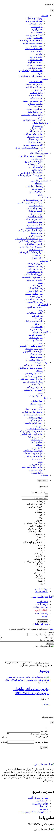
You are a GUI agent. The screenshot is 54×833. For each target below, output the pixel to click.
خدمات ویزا (37, 326)
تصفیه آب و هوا (35, 436)
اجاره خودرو (36, 158)
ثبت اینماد (43, 806)
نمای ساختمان (35, 205)
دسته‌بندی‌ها (42, 621)
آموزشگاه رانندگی (33, 293)
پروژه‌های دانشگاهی (33, 274)
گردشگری (43, 304)
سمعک (39, 370)
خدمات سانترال (35, 142)
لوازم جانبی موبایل (33, 134)
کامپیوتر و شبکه (40, 332)
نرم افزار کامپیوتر (34, 359)
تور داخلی (37, 318)
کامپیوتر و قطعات (33, 348)
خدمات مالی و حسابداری (30, 76)
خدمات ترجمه (35, 56)
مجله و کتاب (36, 442)
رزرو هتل (38, 324)
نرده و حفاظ (36, 233)
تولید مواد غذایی (35, 103)
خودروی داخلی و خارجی (31, 156)
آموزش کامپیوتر (34, 266)
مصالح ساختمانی (34, 222)
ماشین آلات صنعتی (33, 84)
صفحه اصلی (42, 601)
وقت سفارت (36, 329)
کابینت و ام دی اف (33, 219)
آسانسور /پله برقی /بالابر (31, 241)
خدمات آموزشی (34, 279)
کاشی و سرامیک (34, 224)
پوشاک (39, 445)
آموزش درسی (35, 296)
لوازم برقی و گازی (33, 456)
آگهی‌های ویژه (41, 613)
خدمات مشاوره (35, 62)
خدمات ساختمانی (34, 227)
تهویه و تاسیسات (34, 208)
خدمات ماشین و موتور (31, 172)
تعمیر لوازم (37, 29)
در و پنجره (37, 255)
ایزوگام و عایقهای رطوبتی (30, 202)
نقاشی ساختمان (34, 216)
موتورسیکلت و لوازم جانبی (29, 175)
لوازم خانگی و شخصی (37, 428)
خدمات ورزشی (35, 68)
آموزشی (44, 260)
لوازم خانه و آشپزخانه (32, 467)
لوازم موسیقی (35, 469)
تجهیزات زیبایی (35, 395)
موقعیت (44, 733)
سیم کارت (37, 125)
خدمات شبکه (36, 357)
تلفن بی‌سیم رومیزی (32, 145)
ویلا (40, 406)
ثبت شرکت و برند (34, 21)
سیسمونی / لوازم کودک (31, 431)
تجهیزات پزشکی (34, 387)
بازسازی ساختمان (33, 244)
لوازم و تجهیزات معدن (31, 114)
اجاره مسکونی (35, 420)
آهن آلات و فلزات (34, 87)
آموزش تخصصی (34, 302)
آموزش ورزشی (35, 268)
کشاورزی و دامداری (32, 120)
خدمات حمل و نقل (33, 48)
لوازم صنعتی (36, 92)
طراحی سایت (35, 337)
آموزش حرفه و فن (33, 299)
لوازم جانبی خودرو (33, 161)
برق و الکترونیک (35, 112)
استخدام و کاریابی (39, 180)
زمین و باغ (37, 425)
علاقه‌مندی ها (41, 591)
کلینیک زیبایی (36, 384)
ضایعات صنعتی (35, 95)
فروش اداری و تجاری (32, 412)
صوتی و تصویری (34, 136)
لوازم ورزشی (36, 464)
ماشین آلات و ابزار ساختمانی (28, 238)
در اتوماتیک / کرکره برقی (30, 252)
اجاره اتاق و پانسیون (32, 423)
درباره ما (44, 809)
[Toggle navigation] (32, 597)
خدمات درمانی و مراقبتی (30, 368)
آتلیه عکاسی (36, 26)
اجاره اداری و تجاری (33, 414)
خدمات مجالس (35, 59)
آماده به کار (37, 189)
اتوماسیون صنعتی (34, 109)
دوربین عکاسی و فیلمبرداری (29, 147)
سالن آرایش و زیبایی (32, 381)
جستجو (50, 643)
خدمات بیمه (36, 51)
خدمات (44, 15)
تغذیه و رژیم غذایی (33, 376)
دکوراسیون (37, 257)
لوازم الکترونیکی (40, 123)
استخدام (38, 183)
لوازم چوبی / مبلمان (33, 453)
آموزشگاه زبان (35, 288)
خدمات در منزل (34, 65)
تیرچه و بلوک (36, 213)
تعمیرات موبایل (35, 139)
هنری (39, 73)
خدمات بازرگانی (34, 37)
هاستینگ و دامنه (34, 340)
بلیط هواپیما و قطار (33, 321)
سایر (40, 117)
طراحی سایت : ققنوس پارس (34, 811)
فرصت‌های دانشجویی (32, 277)
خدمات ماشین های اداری (30, 70)
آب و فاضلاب (36, 98)
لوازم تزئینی (36, 472)
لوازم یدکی (37, 169)
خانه (52, 629)
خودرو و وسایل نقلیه (38, 153)
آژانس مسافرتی (34, 313)
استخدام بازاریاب (34, 186)
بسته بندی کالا (35, 106)
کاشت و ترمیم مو (34, 373)
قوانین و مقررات (40, 803)
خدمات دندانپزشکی (33, 365)
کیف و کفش (36, 439)
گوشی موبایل (36, 128)
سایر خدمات (36, 45)
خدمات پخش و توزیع (32, 43)
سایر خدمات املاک (33, 409)
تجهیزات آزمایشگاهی (32, 390)
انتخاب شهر (42, 480)
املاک (45, 398)
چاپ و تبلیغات (35, 23)
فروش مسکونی (34, 417)
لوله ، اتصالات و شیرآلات (30, 230)
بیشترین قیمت (41, 742)
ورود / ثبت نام (41, 588)
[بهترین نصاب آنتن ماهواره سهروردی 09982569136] (27, 680)
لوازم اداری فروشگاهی (31, 434)
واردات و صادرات (34, 18)
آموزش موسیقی (34, 263)
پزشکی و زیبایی (40, 362)
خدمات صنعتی (35, 81)
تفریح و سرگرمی (34, 34)
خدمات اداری (36, 32)
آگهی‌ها (45, 615)
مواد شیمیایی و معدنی (32, 101)
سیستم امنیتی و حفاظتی (30, 40)
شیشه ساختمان (35, 211)
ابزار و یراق (37, 90)
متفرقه (44, 475)
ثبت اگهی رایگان (40, 624)
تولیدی (39, 54)
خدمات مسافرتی (34, 307)
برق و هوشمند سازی (32, 200)
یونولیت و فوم (35, 235)
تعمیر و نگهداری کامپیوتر (30, 346)
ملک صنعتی (36, 401)
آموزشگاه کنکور (34, 290)
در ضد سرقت (35, 249)
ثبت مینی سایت (40, 607)
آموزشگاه (37, 285)
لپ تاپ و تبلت (35, 131)
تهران (46, 671)
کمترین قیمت (41, 736)
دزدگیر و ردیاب (35, 164)
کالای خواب (37, 447)
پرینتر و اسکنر (35, 354)
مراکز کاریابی (36, 191)
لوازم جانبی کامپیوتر (32, 351)
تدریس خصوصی (34, 271)
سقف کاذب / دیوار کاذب (31, 246)
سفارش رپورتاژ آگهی (38, 798)
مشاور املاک (36, 403)
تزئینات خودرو (35, 167)
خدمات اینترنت (35, 335)
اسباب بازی (37, 458)
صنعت (45, 79)
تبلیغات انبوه (42, 800)
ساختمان (44, 197)
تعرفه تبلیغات (41, 604)
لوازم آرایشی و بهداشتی (31, 379)
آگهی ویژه (43, 731)
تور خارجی (37, 315)
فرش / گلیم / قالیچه (32, 450)
